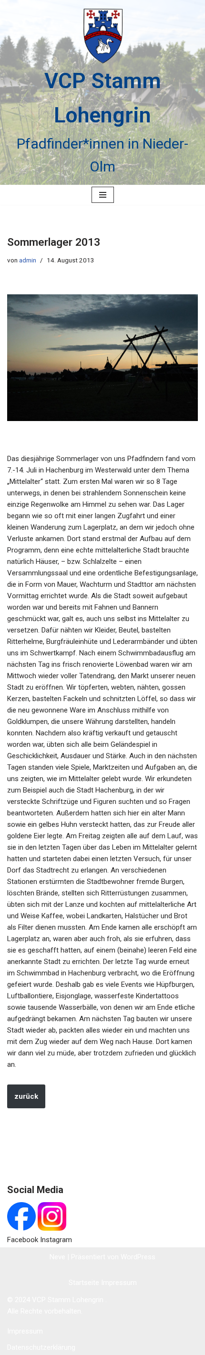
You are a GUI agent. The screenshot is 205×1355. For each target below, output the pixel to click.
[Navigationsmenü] (103, 195)
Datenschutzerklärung (41, 1347)
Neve (57, 1257)
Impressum (119, 1282)
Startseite (85, 1282)
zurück (26, 1096)
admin (27, 260)
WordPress (138, 1257)
